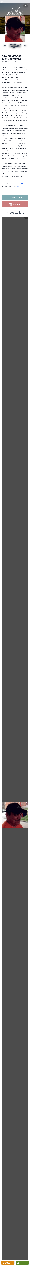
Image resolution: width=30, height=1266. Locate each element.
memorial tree (21, 184)
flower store (20, 186)
